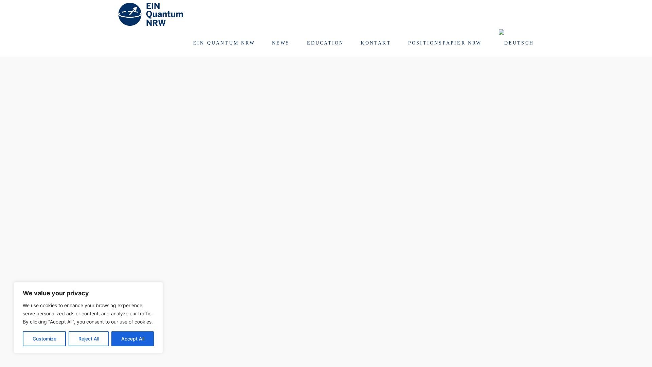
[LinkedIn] (532, 14)
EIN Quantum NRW (224, 43)
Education (325, 43)
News (281, 43)
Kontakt (376, 43)
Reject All (88, 339)
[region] (88, 317)
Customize (44, 339)
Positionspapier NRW (445, 43)
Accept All (132, 339)
